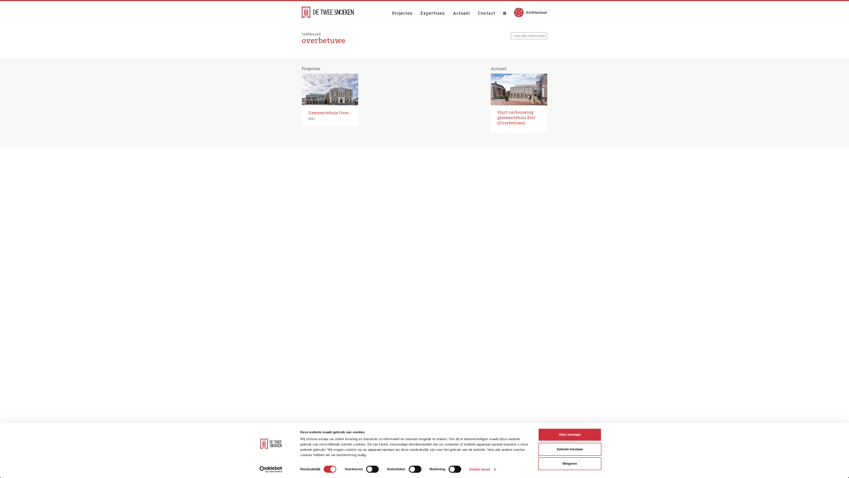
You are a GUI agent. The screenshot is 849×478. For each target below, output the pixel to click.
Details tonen (479, 469)
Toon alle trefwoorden (529, 36)
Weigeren (569, 463)
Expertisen (433, 13)
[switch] (372, 469)
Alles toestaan (570, 434)
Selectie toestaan (570, 449)
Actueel (461, 13)
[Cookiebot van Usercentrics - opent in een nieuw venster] (271, 469)
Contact (486, 13)
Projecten (402, 13)
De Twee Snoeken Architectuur (328, 12)
